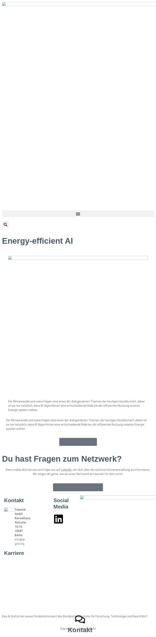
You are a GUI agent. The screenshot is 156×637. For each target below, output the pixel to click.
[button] (78, 213)
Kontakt (80, 630)
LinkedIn (66, 469)
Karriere (14, 553)
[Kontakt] (80, 619)
